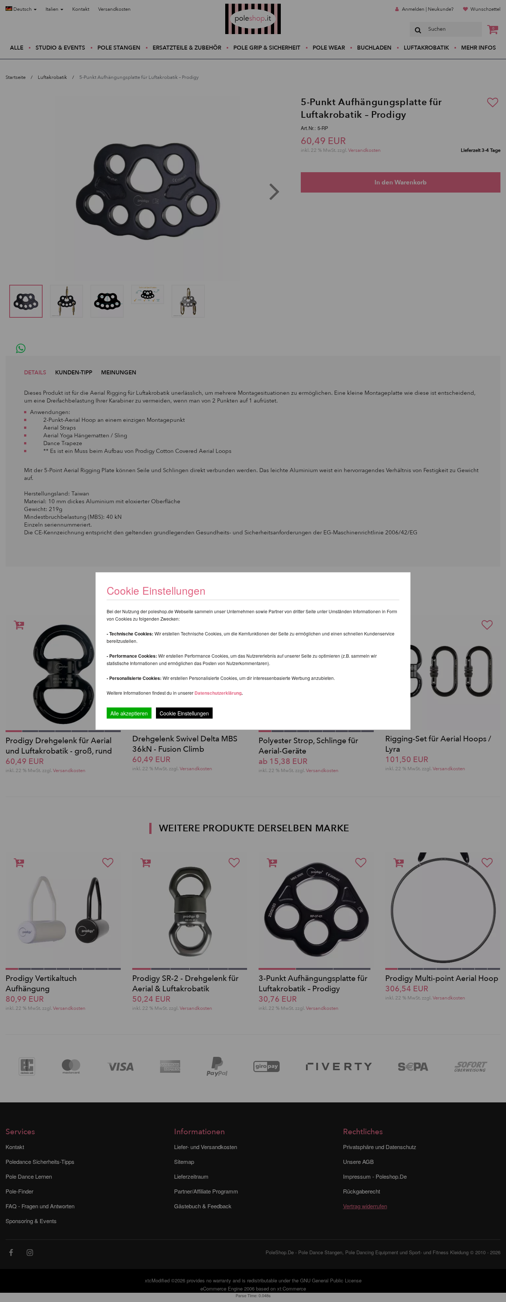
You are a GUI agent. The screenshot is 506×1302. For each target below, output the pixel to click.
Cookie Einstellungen (184, 713)
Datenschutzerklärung (218, 693)
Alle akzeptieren (129, 713)
